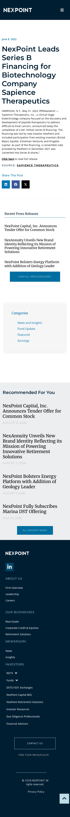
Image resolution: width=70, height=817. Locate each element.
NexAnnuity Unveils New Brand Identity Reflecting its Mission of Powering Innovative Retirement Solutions (30, 246)
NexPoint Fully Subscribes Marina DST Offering (30, 508)
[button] (6, 184)
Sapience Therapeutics (38, 165)
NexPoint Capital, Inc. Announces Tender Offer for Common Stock (30, 228)
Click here (8, 159)
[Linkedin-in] (10, 567)
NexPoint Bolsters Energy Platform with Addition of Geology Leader (31, 264)
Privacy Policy (36, 791)
